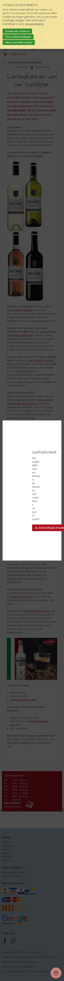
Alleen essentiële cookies (18, 42)
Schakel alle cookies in (17, 31)
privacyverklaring (34, 23)
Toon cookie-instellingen (18, 36)
